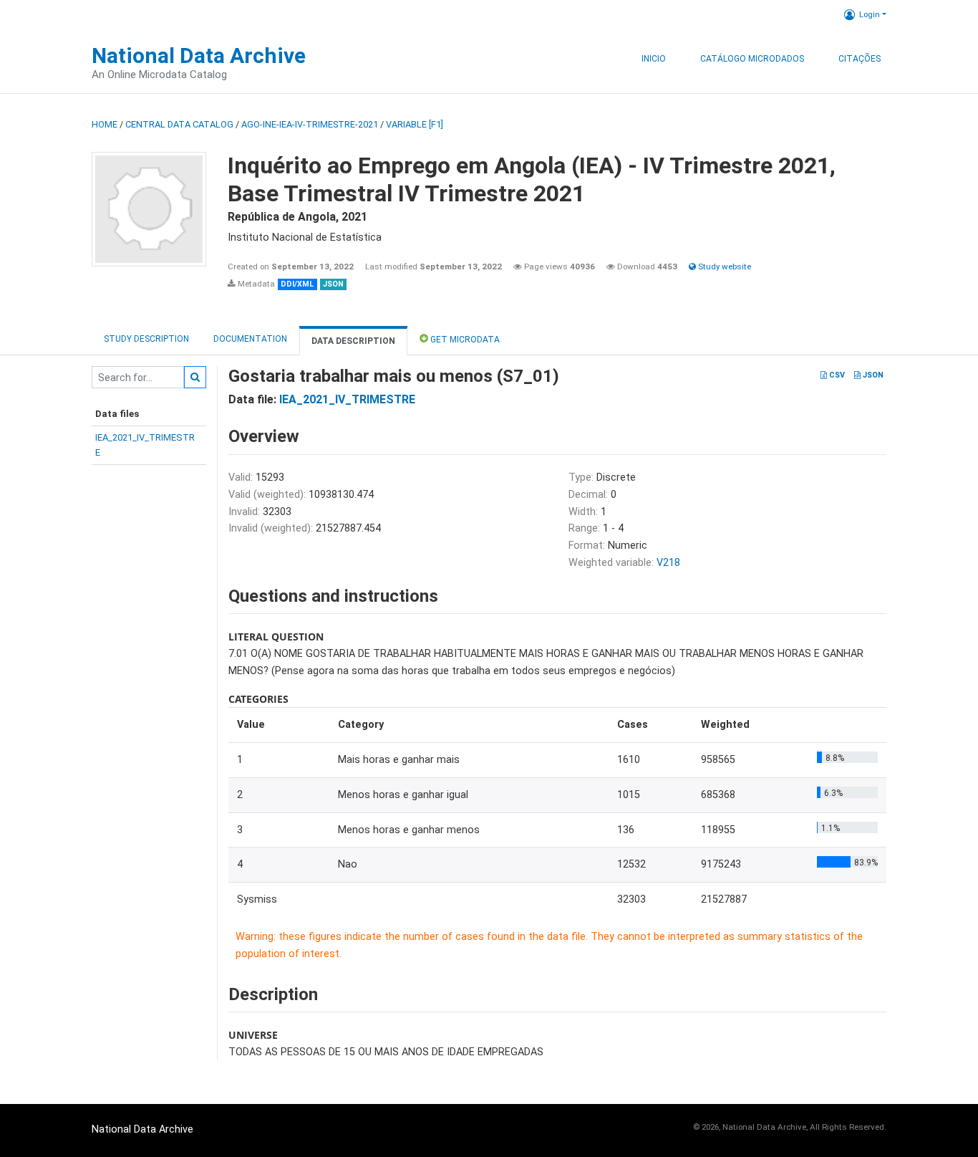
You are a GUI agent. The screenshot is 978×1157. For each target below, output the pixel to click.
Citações (859, 59)
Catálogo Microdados (752, 59)
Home (104, 124)
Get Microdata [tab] (464, 340)
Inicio (653, 59)
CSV (836, 375)
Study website (723, 266)
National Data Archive (199, 55)
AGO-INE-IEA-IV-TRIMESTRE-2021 (309, 124)
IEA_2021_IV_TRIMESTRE (347, 399)
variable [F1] (414, 124)
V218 (668, 563)
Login (869, 14)
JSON (872, 375)
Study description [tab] (146, 339)
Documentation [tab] (250, 339)
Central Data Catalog (179, 124)
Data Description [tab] (353, 341)
